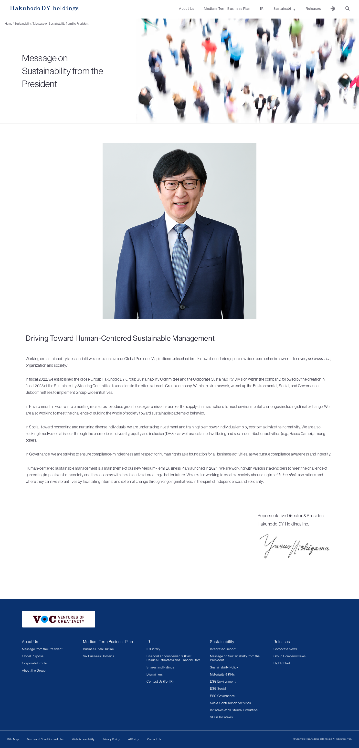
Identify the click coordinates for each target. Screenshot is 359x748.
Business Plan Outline (98, 649)
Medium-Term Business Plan (227, 8)
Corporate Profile (34, 663)
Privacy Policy (111, 739)
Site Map (13, 739)
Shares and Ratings (160, 667)
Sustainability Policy (224, 667)
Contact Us (154, 739)
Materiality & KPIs (222, 674)
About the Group (34, 670)
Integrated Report (223, 649)
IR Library (153, 649)
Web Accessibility (83, 739)
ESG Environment (223, 681)
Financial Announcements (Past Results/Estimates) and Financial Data (174, 658)
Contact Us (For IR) (160, 681)
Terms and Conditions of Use (45, 739)
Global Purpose (33, 656)
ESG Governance (222, 696)
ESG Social (218, 688)
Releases (313, 8)
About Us (186, 8)
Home (8, 23)
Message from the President (42, 649)
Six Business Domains (98, 656)
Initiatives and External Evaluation (234, 710)
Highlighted (282, 663)
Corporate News (285, 649)
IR (262, 8)
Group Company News (290, 656)
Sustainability (285, 8)
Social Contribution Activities (230, 703)
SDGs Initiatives (221, 717)
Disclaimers (155, 674)
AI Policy (133, 739)
